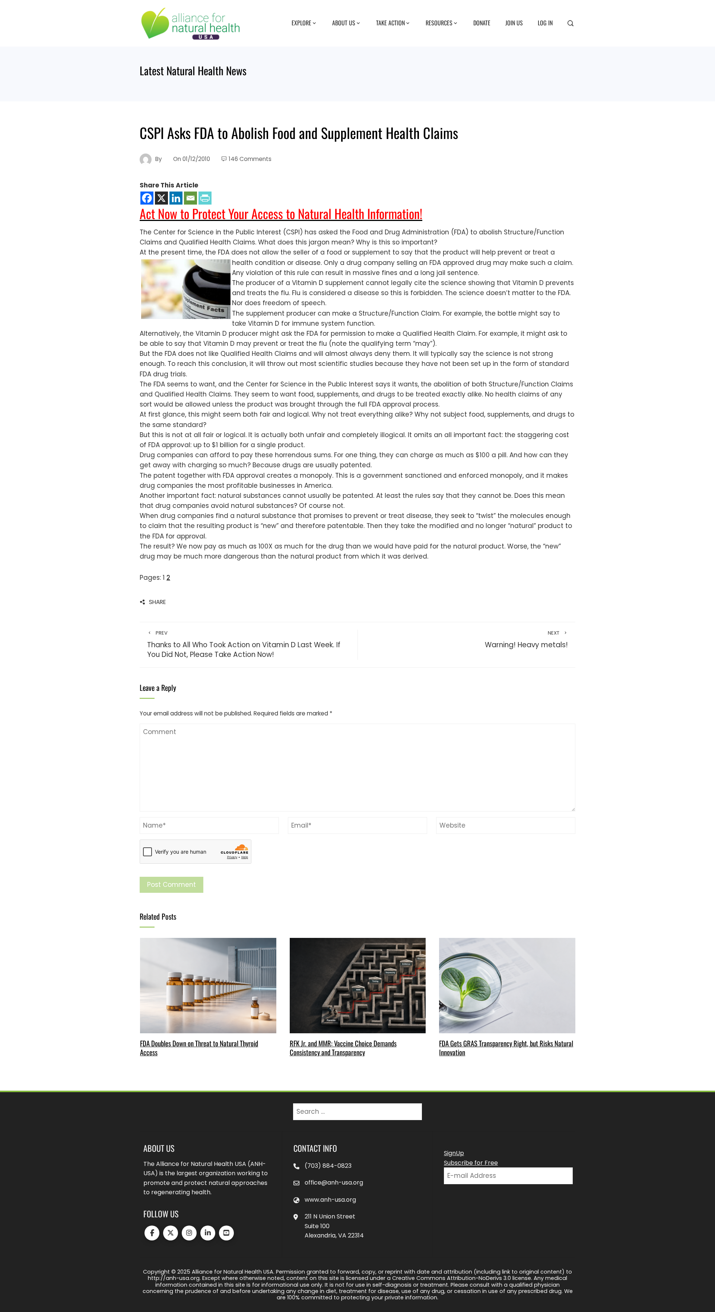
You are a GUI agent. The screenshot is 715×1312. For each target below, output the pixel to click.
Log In (545, 22)
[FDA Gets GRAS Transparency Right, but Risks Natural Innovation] (507, 985)
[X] (161, 198)
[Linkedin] (175, 198)
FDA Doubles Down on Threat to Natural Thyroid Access (199, 1047)
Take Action (390, 22)
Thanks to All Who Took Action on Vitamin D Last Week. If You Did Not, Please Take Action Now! (243, 645)
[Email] (190, 198)
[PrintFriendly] (205, 198)
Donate (481, 22)
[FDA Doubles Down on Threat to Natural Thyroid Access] (208, 985)
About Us (343, 22)
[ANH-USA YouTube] (226, 1233)
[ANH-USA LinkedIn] (207, 1233)
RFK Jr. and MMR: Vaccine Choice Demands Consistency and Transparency (343, 1047)
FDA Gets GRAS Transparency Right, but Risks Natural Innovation (506, 1047)
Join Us (514, 22)
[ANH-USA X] (170, 1233)
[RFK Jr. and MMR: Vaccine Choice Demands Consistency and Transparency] (358, 985)
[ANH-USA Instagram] (189, 1233)
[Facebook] (146, 198)
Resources (439, 22)
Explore (301, 22)
